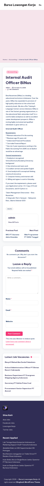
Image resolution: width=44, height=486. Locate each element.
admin (11, 217)
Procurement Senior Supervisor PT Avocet (19, 389)
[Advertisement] (22, 35)
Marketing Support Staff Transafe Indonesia (20, 445)
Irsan (5, 465)
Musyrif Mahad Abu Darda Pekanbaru (20, 362)
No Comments (14, 89)
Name (9, 299)
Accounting (12, 72)
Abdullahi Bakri (8, 448)
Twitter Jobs (8, 430)
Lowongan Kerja (9, 426)
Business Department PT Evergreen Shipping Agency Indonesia (20, 376)
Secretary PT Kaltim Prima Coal (18, 383)
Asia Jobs (6, 420)
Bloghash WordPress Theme (28, 482)
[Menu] (40, 5)
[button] (13, 222)
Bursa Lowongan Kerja (20, 5)
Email (8, 310)
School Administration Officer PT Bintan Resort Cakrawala (22, 368)
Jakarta (9, 209)
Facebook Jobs (9, 423)
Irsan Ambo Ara (9, 460)
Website (9, 321)
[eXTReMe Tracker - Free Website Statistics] (5, 408)
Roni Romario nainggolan (12, 454)
